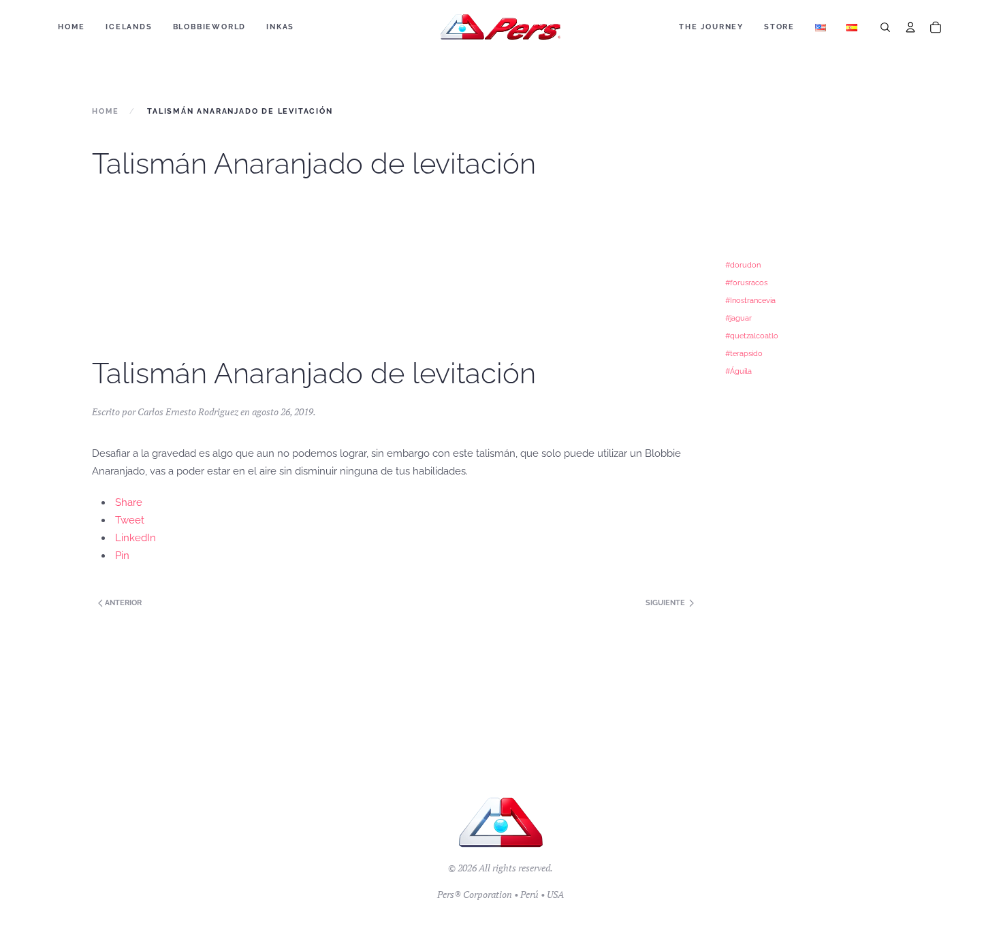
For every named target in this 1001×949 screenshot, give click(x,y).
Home (71, 26)
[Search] (885, 27)
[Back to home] (500, 27)
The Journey (711, 26)
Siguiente (666, 602)
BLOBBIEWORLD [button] (210, 26)
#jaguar (738, 318)
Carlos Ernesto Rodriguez (188, 411)
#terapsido (744, 353)
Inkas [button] (280, 26)
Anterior (122, 602)
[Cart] (935, 27)
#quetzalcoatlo (751, 336)
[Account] (910, 27)
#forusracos (746, 282)
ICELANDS (129, 26)
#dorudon (743, 265)
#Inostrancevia (750, 300)
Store (779, 26)
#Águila (738, 371)
